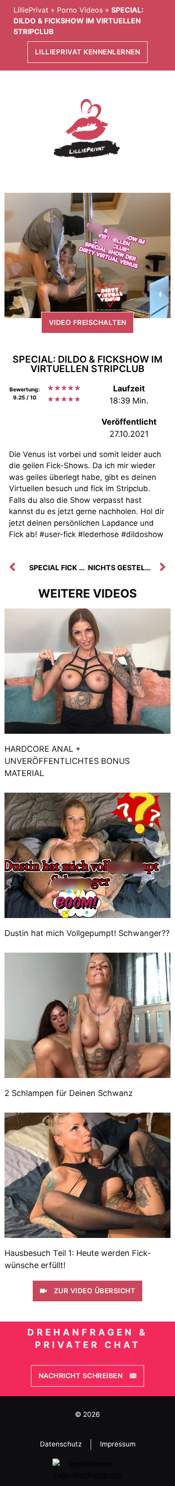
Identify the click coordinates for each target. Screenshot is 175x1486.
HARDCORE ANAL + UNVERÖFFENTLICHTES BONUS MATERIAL (67, 761)
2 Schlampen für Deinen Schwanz (68, 1093)
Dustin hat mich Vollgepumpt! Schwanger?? (87, 933)
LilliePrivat (30, 9)
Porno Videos (80, 9)
